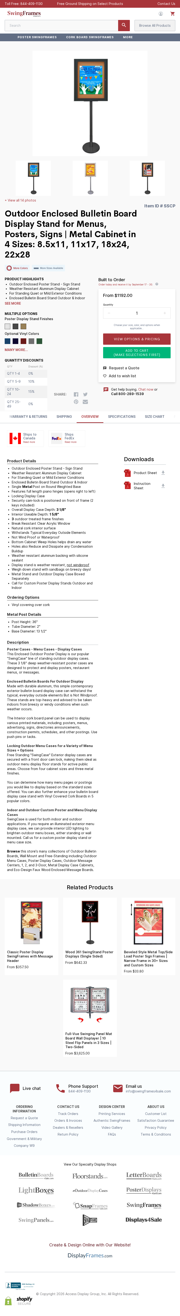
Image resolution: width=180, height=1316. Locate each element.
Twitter (162, 1290)
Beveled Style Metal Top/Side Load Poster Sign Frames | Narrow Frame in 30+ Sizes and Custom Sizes (148, 958)
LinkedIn (162, 1298)
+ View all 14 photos (20, 200)
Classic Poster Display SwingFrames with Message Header (30, 956)
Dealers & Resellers (68, 1127)
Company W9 (24, 1146)
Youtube (172, 1298)
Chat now (145, 389)
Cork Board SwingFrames (90, 37)
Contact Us (166, 4)
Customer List (156, 1114)
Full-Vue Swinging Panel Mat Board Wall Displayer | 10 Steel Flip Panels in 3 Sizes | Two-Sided (88, 1040)
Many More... (16, 350)
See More (13, 303)
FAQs (112, 1134)
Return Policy (68, 1134)
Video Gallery (112, 1127)
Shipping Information (24, 1125)
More (128, 37)
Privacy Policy (156, 1127)
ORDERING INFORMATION (24, 1109)
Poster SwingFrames (37, 37)
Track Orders (68, 1114)
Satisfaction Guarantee (155, 1120)
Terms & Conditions (156, 1134)
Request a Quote (24, 1118)
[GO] (124, 25)
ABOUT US (155, 1107)
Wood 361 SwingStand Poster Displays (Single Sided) (89, 954)
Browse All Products (155, 25)
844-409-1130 (31, 4)
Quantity (108, 304)
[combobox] (67, 25)
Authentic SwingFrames (112, 1120)
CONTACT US (68, 1107)
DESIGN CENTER (112, 1107)
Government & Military (24, 1139)
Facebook (152, 1290)
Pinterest (172, 1290)
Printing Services (112, 1114)
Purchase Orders (24, 1132)
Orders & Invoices (68, 1120)
